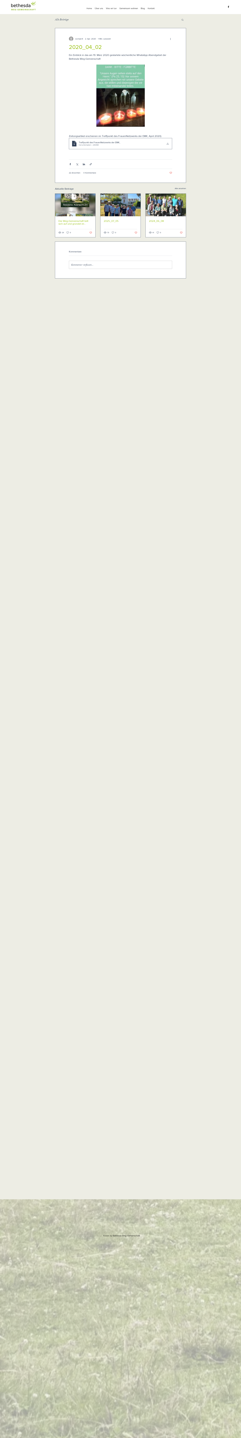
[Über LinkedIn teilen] (84, 164)
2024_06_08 (156, 221)
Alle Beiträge (62, 19)
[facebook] (228, 6)
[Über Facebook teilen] (70, 164)
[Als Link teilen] (90, 164)
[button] (182, 20)
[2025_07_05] (120, 205)
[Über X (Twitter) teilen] (77, 164)
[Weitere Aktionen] (170, 38)
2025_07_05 (111, 221)
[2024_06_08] (166, 205)
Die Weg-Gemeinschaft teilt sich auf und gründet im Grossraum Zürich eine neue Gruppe (74, 222)
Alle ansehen (180, 188)
